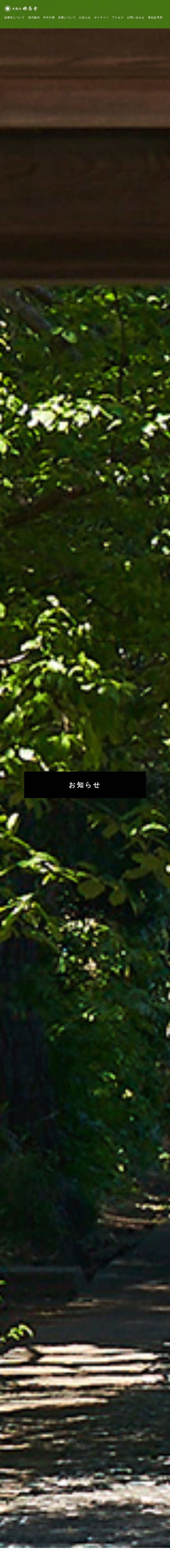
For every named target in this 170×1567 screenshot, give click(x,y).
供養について (67, 17)
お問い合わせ (136, 17)
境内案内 (34, 17)
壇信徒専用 (155, 17)
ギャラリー (101, 17)
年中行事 (49, 17)
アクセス (118, 17)
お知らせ (85, 17)
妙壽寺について (14, 17)
